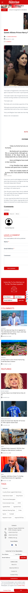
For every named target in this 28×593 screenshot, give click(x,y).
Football (11, 514)
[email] (27, 292)
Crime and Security (6, 418)
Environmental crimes (8, 503)
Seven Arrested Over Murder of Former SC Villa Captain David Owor (13, 421)
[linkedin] (27, 299)
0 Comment (8, 41)
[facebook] (27, 294)
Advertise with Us (14, 568)
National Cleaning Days (9, 510)
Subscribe (21, 300)
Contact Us (14, 571)
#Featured (12, 214)
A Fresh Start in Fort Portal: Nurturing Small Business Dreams (12, 360)
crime (19, 510)
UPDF (19, 503)
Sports (4, 514)
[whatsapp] (27, 301)
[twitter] (27, 296)
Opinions (3, 328)
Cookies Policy (14, 574)
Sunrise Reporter (12, 36)
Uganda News (6, 506)
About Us (14, 564)
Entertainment (5, 391)
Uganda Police (17, 506)
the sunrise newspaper (9, 499)
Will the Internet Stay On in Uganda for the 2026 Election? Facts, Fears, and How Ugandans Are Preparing (13, 331)
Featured (5, 488)
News (2, 446)
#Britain (17, 214)
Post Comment (11, 268)
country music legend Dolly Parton (12, 492)
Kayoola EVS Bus (19, 517)
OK (21, 590)
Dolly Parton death (8, 495)
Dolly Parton (19, 495)
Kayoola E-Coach (7, 517)
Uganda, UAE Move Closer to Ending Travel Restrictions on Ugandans (12, 477)
